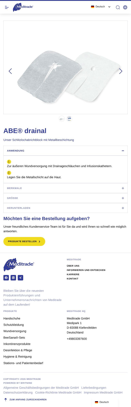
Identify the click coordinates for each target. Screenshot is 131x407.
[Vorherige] (10, 71)
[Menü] (6, 7)
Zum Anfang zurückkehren (28, 399)
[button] (125, 7)
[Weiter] (120, 71)
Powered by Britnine (17, 383)
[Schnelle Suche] (117, 7)
